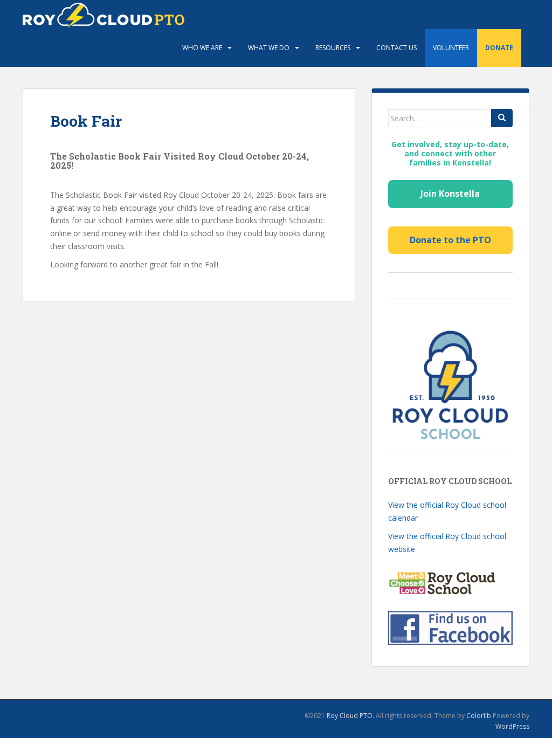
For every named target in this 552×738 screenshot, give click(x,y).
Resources (332, 47)
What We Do (268, 47)
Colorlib (478, 715)
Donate (499, 47)
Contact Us (396, 47)
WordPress (512, 726)
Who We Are (202, 47)
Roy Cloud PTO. (350, 715)
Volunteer (451, 47)
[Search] (502, 118)
